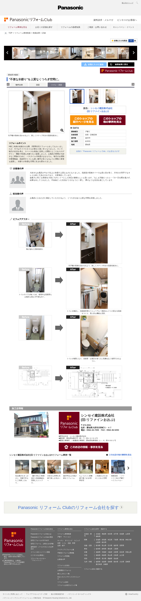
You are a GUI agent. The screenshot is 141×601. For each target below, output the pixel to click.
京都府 (104, 552)
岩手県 (116, 534)
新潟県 (98, 545)
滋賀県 (98, 552)
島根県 (104, 555)
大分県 (122, 561)
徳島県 (98, 558)
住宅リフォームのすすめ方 (40, 540)
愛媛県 (110, 558)
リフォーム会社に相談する (93, 569)
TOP (10, 33)
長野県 (122, 545)
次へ (133, 52)
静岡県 (104, 549)
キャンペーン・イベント (123, 27)
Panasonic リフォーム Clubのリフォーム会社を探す (68, 507)
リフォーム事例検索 (22, 33)
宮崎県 (127, 561)
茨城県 (98, 539)
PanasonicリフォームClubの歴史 (42, 537)
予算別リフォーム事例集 (65, 553)
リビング (77, 540)
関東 (85, 539)
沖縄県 (105, 564)
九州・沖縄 (88, 561)
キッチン (60, 540)
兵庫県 (116, 552)
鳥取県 (98, 555)
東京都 (122, 539)
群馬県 (104, 539)
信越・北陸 (88, 545)
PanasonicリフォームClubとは (41, 534)
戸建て (59, 537)
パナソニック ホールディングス (79, 594)
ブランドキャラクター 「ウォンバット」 (38, 559)
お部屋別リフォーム (64, 570)
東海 (85, 549)
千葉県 (116, 539)
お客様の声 (61, 559)
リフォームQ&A (62, 582)
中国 (85, 555)
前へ (7, 52)
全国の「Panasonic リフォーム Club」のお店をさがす (98, 151)
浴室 (38, 85)
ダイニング (68, 540)
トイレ (64, 543)
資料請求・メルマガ (103, 20)
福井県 (116, 545)
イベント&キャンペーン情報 (40, 552)
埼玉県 (110, 539)
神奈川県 (128, 539)
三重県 (116, 549)
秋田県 (110, 534)
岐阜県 (98, 549)
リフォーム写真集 (63, 556)
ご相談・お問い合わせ (97, 27)
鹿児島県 (99, 564)
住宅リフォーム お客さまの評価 (42, 543)
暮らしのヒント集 (63, 573)
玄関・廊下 (61, 545)
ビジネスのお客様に (37, 555)
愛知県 (110, 549)
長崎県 (110, 561)
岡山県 (110, 555)
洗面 (69, 543)
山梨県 (98, 542)
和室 (73, 543)
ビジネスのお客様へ (127, 20)
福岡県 (98, 561)
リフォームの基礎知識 (70, 27)
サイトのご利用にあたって (13, 594)
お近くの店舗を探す (44, 27)
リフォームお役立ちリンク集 (67, 585)
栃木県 (104, 542)
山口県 (122, 555)
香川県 (104, 558)
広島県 (116, 555)
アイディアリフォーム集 (65, 549)
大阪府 (110, 552)
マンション (67, 537)
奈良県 (122, 552)
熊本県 (116, 561)
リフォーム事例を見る (17, 27)
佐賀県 (104, 561)
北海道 (98, 534)
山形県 (127, 534)
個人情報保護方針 (57, 594)
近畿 (85, 552)
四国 (85, 558)
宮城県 (122, 534)
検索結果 (36, 33)
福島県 (98, 536)
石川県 (110, 545)
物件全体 (19, 85)
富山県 (104, 545)
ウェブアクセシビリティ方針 (37, 594)
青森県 (104, 534)
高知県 (116, 558)
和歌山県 (128, 552)
